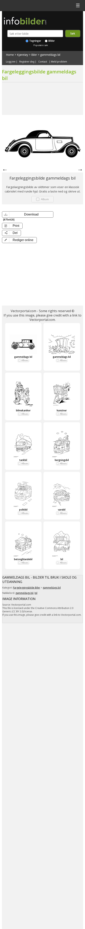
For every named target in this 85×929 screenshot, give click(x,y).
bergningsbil (62, 460)
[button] (19, 240)
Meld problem (59, 62)
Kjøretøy (22, 55)
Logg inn (10, 62)
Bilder (51, 40)
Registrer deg (26, 62)
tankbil (23, 460)
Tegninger (35, 40)
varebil (61, 509)
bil (61, 559)
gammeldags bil (50, 55)
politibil (23, 509)
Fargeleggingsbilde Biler (26, 587)
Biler (34, 55)
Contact (42, 62)
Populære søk (40, 45)
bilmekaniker (23, 410)
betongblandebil (23, 559)
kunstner (62, 410)
